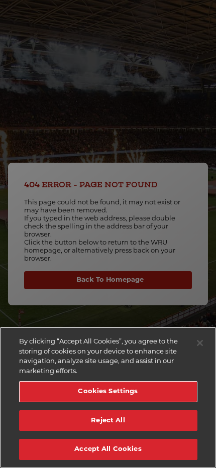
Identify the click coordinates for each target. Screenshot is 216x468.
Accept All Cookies (107, 449)
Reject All (108, 420)
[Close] (200, 343)
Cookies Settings (108, 391)
